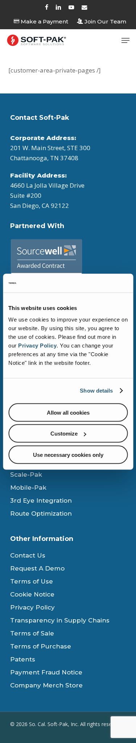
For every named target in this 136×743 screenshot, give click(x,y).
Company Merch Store (46, 685)
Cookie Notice (32, 594)
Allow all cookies (68, 412)
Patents (22, 659)
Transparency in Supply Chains (60, 620)
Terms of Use (31, 581)
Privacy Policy (37, 345)
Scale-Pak (26, 474)
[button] (125, 40)
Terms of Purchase (40, 646)
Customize (64, 433)
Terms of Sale (32, 633)
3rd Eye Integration (41, 500)
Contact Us (27, 555)
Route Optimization (41, 513)
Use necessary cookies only (68, 454)
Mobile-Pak (28, 487)
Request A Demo (37, 568)
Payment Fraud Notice (46, 672)
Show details (96, 391)
